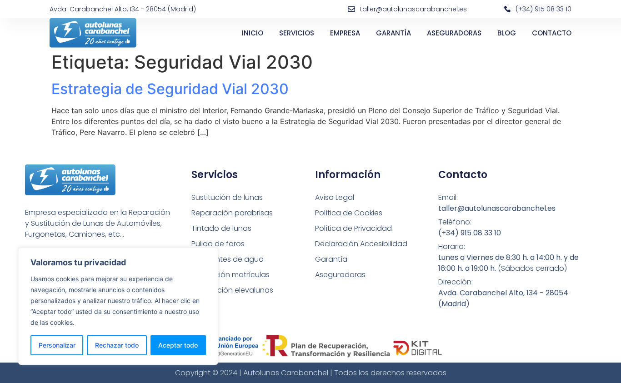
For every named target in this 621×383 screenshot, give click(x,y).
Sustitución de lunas (227, 197)
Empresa (345, 33)
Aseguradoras (454, 33)
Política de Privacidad (353, 228)
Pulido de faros (218, 244)
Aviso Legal (334, 197)
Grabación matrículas (230, 274)
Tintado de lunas (221, 228)
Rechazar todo (117, 345)
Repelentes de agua (227, 259)
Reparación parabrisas (232, 213)
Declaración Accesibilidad (361, 244)
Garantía (393, 33)
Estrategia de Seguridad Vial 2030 (170, 89)
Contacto (551, 33)
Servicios (296, 33)
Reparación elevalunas (232, 290)
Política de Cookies (348, 213)
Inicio (252, 33)
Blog (506, 33)
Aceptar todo (178, 345)
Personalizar (57, 345)
